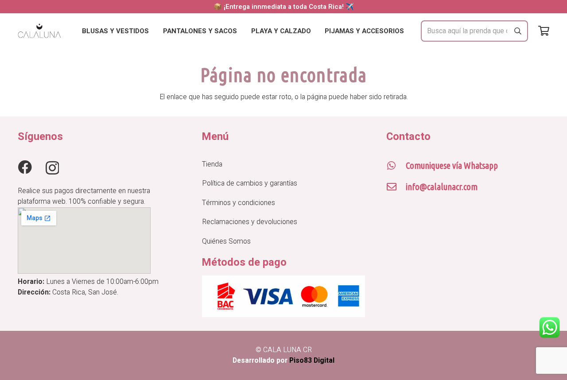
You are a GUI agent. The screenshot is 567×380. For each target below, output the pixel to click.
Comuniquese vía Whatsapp (452, 165)
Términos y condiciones (238, 203)
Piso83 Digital (311, 360)
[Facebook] (25, 167)
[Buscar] (518, 31)
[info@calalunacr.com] (396, 187)
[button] (155, 31)
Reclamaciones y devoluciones (249, 222)
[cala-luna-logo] (39, 31)
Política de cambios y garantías (249, 183)
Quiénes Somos (226, 241)
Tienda (212, 164)
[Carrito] (544, 31)
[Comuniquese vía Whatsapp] (396, 166)
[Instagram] (52, 168)
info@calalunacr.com (442, 187)
